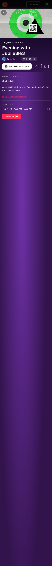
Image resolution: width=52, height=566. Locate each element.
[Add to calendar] (48, 108)
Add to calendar (19, 66)
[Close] (4, 12)
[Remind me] (36, 66)
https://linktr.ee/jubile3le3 (14, 96)
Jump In (9, 116)
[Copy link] (45, 66)
